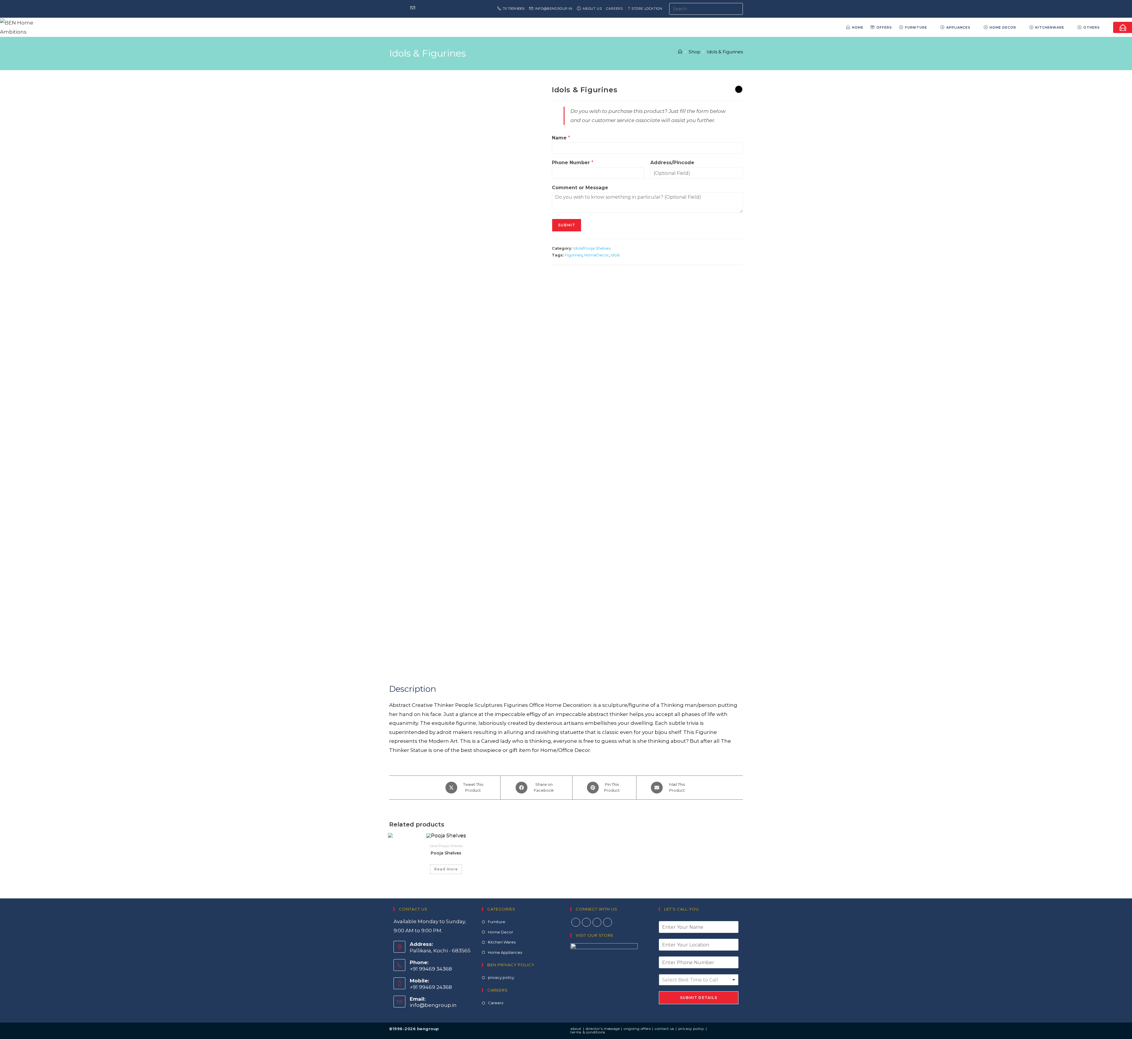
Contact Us (664, 1028)
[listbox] (698, 979)
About (576, 1028)
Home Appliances (505, 952)
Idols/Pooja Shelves (592, 248)
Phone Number (572, 162)
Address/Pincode (672, 162)
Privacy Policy (691, 1028)
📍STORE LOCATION (644, 8)
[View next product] (739, 89)
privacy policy (501, 977)
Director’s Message (603, 1028)
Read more (446, 869)
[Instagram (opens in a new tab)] (398, 8)
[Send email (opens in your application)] (413, 8)
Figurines (573, 255)
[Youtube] (607, 922)
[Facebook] (575, 922)
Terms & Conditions (587, 1032)
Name (561, 138)
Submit (566, 225)
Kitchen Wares (502, 942)
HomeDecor (596, 255)
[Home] (680, 52)
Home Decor (500, 932)
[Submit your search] (737, 8)
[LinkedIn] (597, 922)
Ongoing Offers (637, 1028)
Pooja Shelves (446, 853)
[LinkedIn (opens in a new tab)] (405, 8)
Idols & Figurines (725, 52)
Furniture (496, 921)
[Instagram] (586, 922)
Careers (614, 8)
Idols (615, 255)
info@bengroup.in (433, 1005)
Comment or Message (580, 187)
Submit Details (698, 997)
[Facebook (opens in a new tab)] (391, 8)
